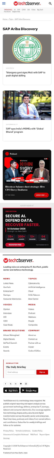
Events (6, 347)
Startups (6, 295)
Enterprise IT (12, 124)
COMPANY (34, 330)
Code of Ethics (34, 351)
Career (31, 347)
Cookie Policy (37, 431)
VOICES (7, 304)
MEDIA (32, 304)
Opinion (6, 309)
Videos (31, 309)
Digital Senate (9, 339)
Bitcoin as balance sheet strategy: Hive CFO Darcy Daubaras (25, 188)
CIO (5, 317)
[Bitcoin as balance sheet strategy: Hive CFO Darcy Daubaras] (27, 170)
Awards (6, 351)
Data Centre (33, 299)
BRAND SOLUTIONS (14, 330)
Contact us (32, 339)
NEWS (6, 278)
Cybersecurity (34, 283)
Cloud (30, 291)
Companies (33, 325)
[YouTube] (21, 384)
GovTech (10, 68)
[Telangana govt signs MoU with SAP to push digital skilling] (27, 49)
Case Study (7, 325)
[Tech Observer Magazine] (27, 3)
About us (32, 335)
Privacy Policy (8, 431)
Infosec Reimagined (11, 335)
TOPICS (32, 278)
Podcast (31, 313)
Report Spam (44, 434)
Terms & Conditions (23, 431)
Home (5, 19)
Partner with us (34, 343)
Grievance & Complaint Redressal (16, 434)
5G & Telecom (34, 295)
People (31, 321)
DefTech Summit (10, 343)
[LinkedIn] (16, 384)
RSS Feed (34, 434)
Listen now (40, 195)
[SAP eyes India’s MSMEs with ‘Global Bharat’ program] (27, 105)
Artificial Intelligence (36, 287)
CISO (5, 321)
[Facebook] (5, 384)
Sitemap (6, 438)
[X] (10, 384)
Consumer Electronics (12, 299)
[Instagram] (26, 384)
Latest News (8, 283)
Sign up (42, 372)
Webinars (32, 317)
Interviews (7, 313)
